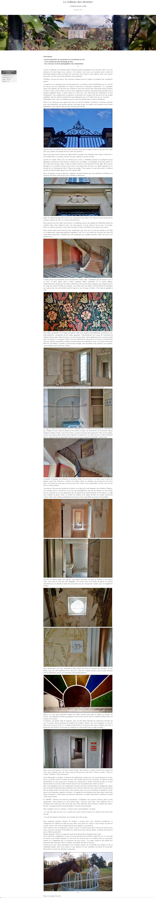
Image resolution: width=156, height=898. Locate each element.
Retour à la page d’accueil (52, 896)
